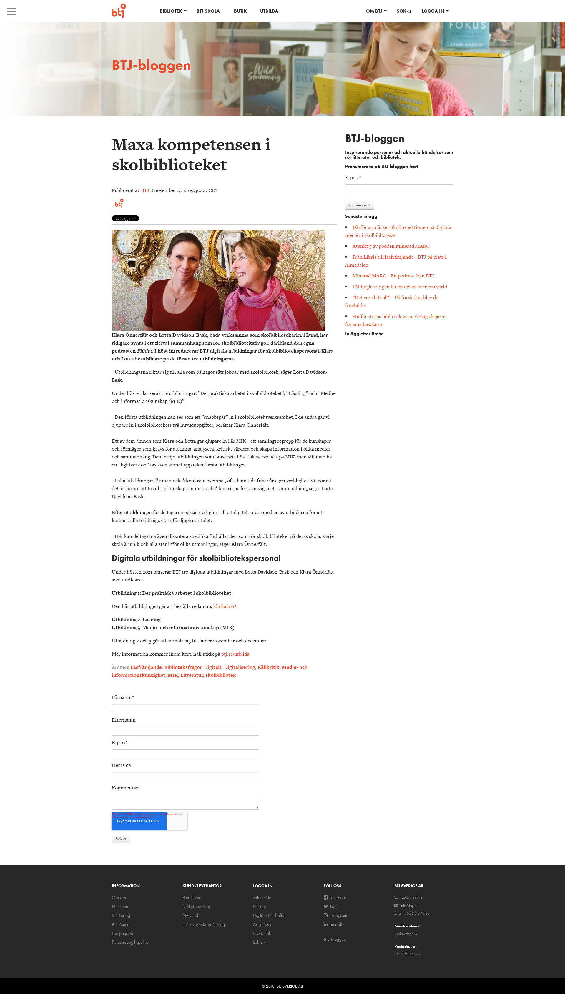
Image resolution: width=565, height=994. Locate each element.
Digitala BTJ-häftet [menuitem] (269, 915)
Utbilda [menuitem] (269, 11)
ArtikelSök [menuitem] (262, 924)
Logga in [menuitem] (433, 11)
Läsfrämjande (146, 667)
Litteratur (191, 675)
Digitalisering (239, 667)
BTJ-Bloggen (335, 939)
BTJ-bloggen (151, 65)
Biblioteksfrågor (183, 667)
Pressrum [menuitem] (120, 906)
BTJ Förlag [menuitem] (121, 915)
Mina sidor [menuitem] (263, 898)
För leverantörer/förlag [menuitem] (203, 924)
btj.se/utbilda (235, 653)
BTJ (145, 190)
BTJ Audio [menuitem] (120, 924)
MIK (173, 675)
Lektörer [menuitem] (260, 942)
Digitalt (213, 667)
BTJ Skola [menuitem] (208, 11)
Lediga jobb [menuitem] (122, 933)
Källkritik (268, 667)
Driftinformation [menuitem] (196, 906)
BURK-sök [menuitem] (262, 933)
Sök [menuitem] (401, 11)
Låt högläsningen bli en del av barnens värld (400, 286)
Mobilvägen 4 (405, 933)
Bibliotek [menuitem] (171, 11)
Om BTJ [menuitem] (374, 11)
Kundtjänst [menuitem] (191, 898)
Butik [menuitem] (240, 11)
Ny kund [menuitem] (190, 915)
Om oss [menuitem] (119, 898)
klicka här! (224, 606)
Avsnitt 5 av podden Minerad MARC (391, 246)
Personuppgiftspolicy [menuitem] (130, 942)
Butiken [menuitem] (259, 906)
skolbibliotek (220, 675)
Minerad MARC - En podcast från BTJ (393, 275)
